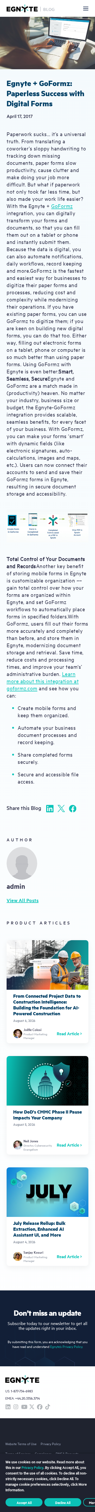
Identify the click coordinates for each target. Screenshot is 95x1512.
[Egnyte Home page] (22, 8)
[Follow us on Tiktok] (47, 1407)
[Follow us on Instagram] (15, 1407)
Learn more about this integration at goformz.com (43, 680)
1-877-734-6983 (22, 1391)
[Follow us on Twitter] (31, 1407)
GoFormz (62, 205)
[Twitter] (61, 808)
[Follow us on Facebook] (39, 1407)
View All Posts (23, 900)
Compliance (43, 1453)
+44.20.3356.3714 (27, 1398)
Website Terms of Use (20, 1443)
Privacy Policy (51, 1443)
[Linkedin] (50, 808)
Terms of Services (18, 1453)
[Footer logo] (22, 1379)
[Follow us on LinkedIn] (8, 1407)
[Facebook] (72, 808)
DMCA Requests (67, 1453)
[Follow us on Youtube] (23, 1407)
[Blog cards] (47, 991)
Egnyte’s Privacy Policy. (66, 1346)
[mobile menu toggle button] (85, 8)
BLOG (49, 9)
